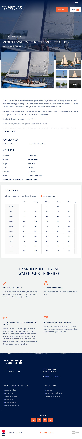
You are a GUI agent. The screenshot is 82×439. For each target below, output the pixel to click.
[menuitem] (60, 9)
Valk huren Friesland (11, 396)
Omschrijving (7, 179)
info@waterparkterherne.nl (53, 377)
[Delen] (76, 2)
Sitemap (50, 433)
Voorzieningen (18, 179)
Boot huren (62, 9)
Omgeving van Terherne (53, 396)
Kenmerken (28, 179)
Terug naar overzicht (15, 37)
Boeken (36, 179)
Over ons (49, 390)
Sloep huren (9, 400)
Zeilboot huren (9, 393)
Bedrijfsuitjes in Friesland (54, 393)
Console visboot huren (12, 406)
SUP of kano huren (11, 403)
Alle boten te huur (10, 390)
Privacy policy (43, 433)
